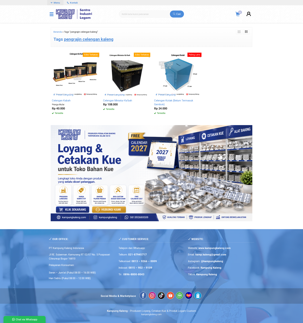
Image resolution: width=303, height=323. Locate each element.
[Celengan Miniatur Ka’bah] (126, 73)
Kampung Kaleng (206, 274)
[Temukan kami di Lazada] (188, 296)
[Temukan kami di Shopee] (170, 296)
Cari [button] (178, 14)
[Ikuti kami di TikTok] (161, 296)
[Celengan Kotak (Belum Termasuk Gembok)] (177, 73)
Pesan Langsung (64, 94)
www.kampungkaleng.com (214, 248)
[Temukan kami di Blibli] (197, 296)
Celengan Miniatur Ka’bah (117, 100)
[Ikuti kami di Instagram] (152, 296)
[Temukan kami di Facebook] (143, 296)
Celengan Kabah (61, 100)
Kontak (73, 2)
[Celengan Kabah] (75, 73)
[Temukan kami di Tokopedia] (179, 296)
